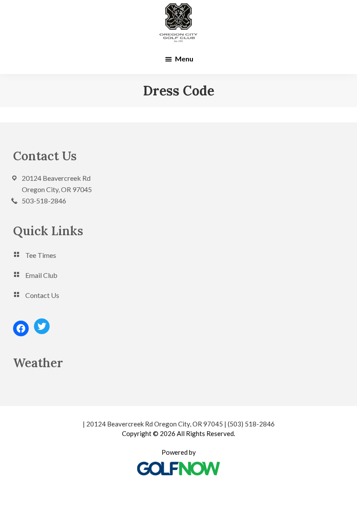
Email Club (41, 275)
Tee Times (40, 255)
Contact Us (42, 295)
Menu (184, 58)
